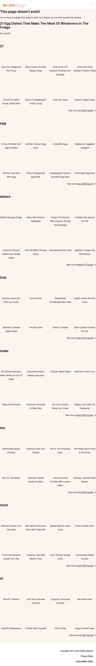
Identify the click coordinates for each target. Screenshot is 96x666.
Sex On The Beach (11, 478)
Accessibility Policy (84, 661)
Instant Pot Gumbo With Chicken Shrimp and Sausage (60, 221)
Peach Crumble (60, 327)
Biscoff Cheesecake (11, 628)
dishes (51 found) (84, 264)
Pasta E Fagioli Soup (85, 100)
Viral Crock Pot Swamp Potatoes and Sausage (60, 71)
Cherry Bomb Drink (84, 526)
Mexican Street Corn (84, 371)
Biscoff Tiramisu (11, 599)
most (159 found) (84, 565)
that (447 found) (85, 338)
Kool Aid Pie (36, 298)
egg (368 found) (85, 184)
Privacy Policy (87, 656)
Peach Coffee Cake (84, 628)
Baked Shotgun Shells (11, 217)
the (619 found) (85, 492)
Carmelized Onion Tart (60, 250)
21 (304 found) (86, 110)
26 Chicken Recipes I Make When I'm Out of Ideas (11, 375)
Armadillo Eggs (60, 144)
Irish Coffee (60, 628)
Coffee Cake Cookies (35, 628)
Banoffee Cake (84, 599)
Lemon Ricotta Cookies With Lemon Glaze (60, 482)
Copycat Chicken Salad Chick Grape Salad (11, 254)
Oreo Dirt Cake (60, 100)
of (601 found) (86, 635)
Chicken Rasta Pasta (60, 371)
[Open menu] (91, 4)
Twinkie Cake (35, 327)
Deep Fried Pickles (11, 404)
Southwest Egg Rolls (85, 173)
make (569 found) (84, 415)
